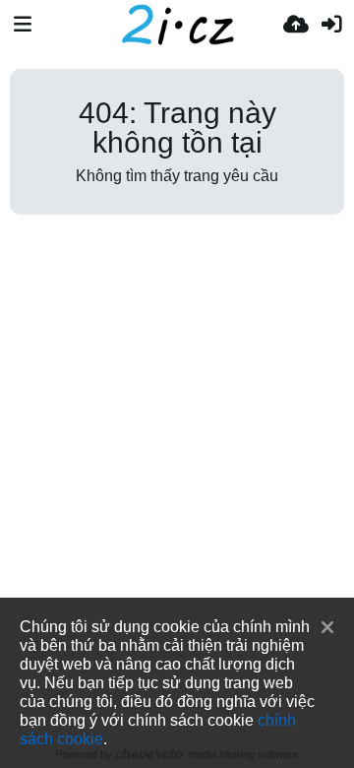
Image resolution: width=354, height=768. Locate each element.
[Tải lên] (296, 24)
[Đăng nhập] (331, 24)
